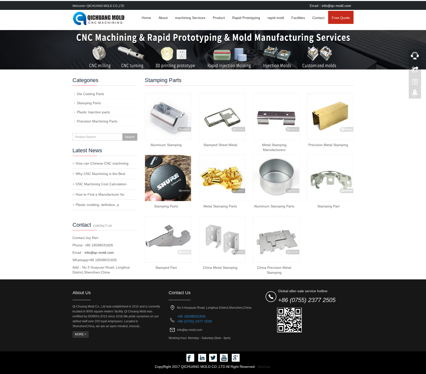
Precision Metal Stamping (328, 145)
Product (219, 18)
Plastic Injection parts (93, 112)
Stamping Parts (166, 206)
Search (130, 137)
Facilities (298, 18)
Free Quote (341, 18)
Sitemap (264, 367)
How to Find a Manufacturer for (100, 194)
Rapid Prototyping (246, 18)
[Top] (415, 94)
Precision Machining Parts (97, 121)
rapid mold (275, 18)
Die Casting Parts (90, 94)
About (163, 18)
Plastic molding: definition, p (97, 205)
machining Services (190, 18)
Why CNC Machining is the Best (100, 174)
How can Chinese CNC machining (102, 163)
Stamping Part (328, 206)
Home (146, 18)
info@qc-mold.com (336, 6)
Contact (318, 18)
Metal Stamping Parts (220, 206)
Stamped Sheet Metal (220, 145)
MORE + (80, 334)
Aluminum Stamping (166, 145)
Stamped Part (166, 268)
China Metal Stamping (220, 268)
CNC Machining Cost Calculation (101, 184)
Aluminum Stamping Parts (274, 206)
